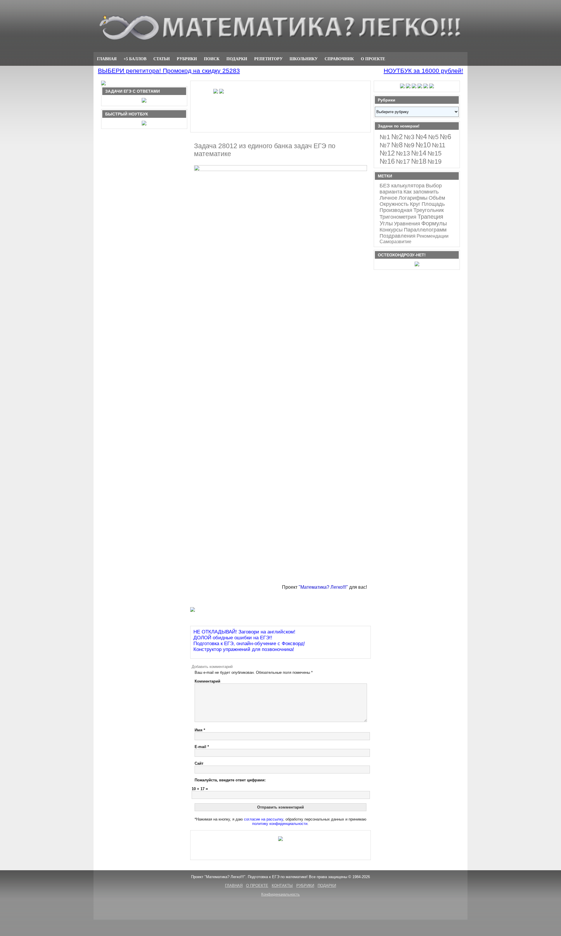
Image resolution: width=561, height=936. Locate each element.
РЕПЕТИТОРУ (268, 58)
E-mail (202, 747)
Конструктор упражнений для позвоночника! (243, 649)
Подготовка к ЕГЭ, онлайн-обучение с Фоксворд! (249, 643)
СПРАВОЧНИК (339, 58)
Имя (200, 730)
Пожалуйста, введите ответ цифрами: (230, 780)
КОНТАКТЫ (282, 885)
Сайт (199, 763)
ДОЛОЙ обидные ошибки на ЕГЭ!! (232, 637)
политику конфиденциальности (279, 823)
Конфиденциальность (280, 894)
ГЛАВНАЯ (107, 58)
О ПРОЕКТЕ (373, 58)
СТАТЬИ (161, 58)
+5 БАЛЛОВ (135, 58)
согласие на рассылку (263, 819)
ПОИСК (211, 58)
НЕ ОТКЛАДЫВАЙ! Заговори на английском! (244, 632)
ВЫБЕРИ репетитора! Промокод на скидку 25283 (169, 70)
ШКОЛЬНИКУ (304, 58)
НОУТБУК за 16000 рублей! (423, 70)
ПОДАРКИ (236, 58)
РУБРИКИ (187, 58)
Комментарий (207, 681)
